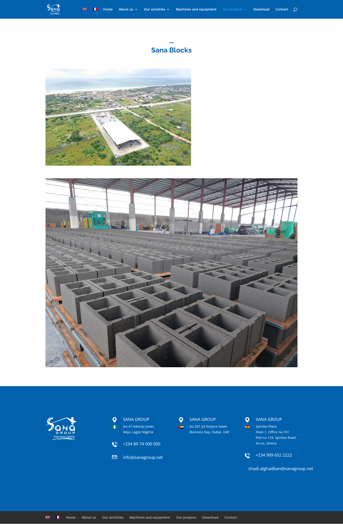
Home (108, 9)
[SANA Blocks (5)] (172, 366)
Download (261, 9)
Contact (282, 9)
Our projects (233, 9)
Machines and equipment (196, 9)
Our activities (154, 9)
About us (126, 9)
